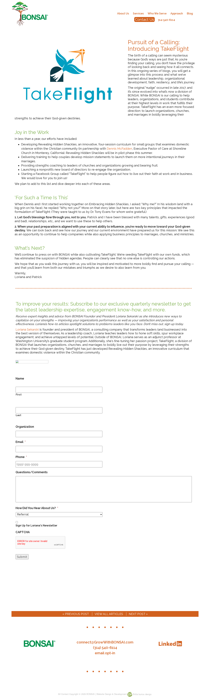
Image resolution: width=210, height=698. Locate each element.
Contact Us (144, 19)
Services (138, 13)
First (18, 394)
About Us (123, 13)
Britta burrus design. (142, 694)
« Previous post (76, 614)
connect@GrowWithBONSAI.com (105, 642)
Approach (176, 13)
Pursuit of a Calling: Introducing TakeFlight (158, 45)
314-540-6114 (166, 19)
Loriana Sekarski (27, 329)
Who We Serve (157, 13)
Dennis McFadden (119, 148)
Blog (190, 13)
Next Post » (138, 614)
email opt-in (105, 653)
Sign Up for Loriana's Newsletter (36, 525)
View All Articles (109, 614)
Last (18, 415)
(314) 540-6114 (105, 647)
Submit (22, 557)
